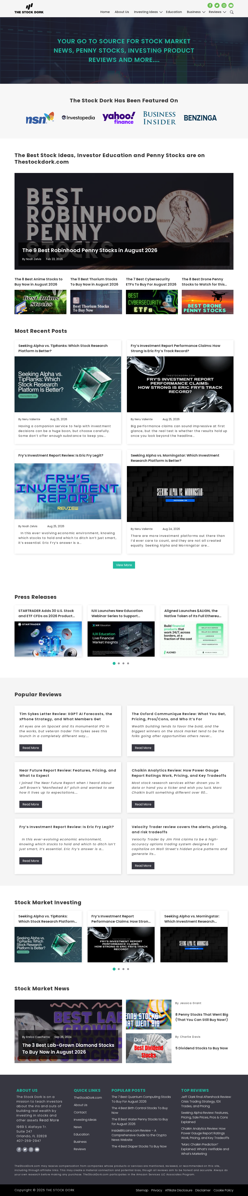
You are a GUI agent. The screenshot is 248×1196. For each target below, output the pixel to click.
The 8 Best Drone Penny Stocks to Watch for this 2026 (203, 282)
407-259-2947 (28, 1141)
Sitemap (142, 1190)
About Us (122, 12)
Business (80, 1142)
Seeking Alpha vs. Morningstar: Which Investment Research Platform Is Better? (175, 458)
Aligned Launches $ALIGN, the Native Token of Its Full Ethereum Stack (193, 613)
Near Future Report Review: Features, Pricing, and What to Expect (67, 773)
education (174, 12)
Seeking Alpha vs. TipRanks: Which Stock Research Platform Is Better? (63, 348)
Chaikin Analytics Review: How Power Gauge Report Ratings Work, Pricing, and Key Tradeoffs (179, 773)
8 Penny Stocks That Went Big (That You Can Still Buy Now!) (201, 1017)
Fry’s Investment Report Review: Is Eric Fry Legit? (60, 455)
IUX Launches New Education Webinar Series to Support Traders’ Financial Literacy (117, 613)
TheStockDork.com (88, 1097)
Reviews (80, 1149)
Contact (80, 1112)
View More (124, 565)
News (78, 1127)
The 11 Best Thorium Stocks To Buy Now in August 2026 (94, 282)
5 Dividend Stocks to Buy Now (201, 1048)
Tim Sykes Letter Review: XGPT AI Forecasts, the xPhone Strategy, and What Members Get (65, 716)
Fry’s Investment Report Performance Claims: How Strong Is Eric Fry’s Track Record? (175, 348)
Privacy (156, 1190)
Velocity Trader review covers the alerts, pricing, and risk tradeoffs (179, 829)
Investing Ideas (85, 1119)
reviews (215, 12)
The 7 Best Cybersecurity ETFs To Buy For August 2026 (151, 282)
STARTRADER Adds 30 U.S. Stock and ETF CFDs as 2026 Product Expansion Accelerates (46, 613)
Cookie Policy (223, 1190)
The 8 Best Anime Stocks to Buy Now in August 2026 (39, 282)
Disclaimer (203, 1190)
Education (81, 1134)
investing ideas (146, 12)
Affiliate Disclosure (178, 1190)
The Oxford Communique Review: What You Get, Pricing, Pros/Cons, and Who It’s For (179, 716)
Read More (30, 748)
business (194, 12)
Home (105, 12)
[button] (114, 663)
